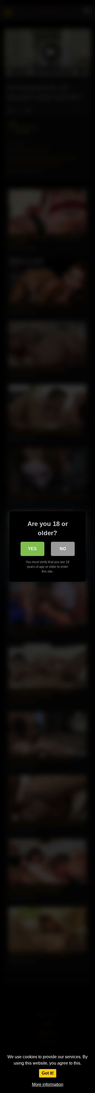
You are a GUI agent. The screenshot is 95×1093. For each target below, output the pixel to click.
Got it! (48, 1073)
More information (47, 1084)
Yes (32, 548)
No (63, 548)
